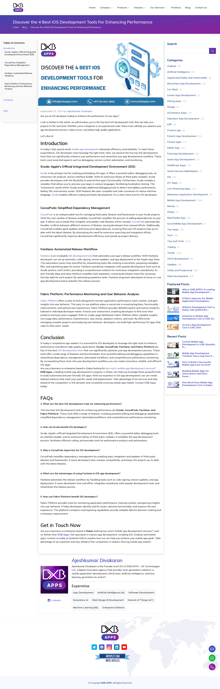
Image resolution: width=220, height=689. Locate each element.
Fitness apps (176, 141)
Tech (172, 235)
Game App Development (183, 159)
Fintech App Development (184, 136)
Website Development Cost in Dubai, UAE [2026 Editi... (198, 308)
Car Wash (174, 89)
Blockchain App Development (186, 83)
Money (173, 206)
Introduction (9, 48)
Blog (188, 7)
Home (92, 7)
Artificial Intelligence (181, 71)
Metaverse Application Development (189, 194)
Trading (173, 246)
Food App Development (183, 153)
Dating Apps (176, 101)
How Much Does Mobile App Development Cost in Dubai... (198, 384)
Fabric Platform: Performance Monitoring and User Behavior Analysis (18, 86)
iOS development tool (80, 255)
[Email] (212, 649)
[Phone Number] (212, 667)
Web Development (180, 276)
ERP (171, 124)
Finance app (176, 130)
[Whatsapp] (212, 658)
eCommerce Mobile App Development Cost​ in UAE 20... (198, 317)
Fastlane (45, 255)
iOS (171, 176)
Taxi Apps (175, 229)
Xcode (43, 173)
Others (173, 211)
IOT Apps (174, 182)
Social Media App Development (186, 223)
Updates (174, 264)
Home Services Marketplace (184, 171)
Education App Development (185, 118)
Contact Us (201, 7)
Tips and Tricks (178, 241)
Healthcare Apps (179, 165)
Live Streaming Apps (181, 188)
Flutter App (176, 147)
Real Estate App (178, 217)
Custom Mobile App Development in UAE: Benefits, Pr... (199, 344)
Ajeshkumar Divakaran (79, 111)
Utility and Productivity (182, 270)
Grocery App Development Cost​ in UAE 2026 (196, 326)
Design (173, 106)
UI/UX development (180, 258)
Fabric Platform (48, 300)
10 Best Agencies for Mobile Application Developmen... (197, 299)
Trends (174, 252)
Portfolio (176, 7)
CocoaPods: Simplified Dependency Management (17, 63)
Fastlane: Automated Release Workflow (18, 74)
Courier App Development (183, 95)
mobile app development (86, 149)
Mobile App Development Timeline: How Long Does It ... (198, 354)
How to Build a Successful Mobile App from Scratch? (196, 363)
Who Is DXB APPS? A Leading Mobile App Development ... (198, 291)
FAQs (5, 111)
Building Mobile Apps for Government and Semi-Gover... (195, 373)
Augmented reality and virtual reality (189, 77)
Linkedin (56, 600)
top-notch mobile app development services (130, 368)
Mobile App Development (184, 200)
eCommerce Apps (179, 112)
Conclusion (8, 100)
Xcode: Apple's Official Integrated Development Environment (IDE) (20, 53)
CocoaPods (46, 214)
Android (174, 66)
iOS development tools (71, 350)
